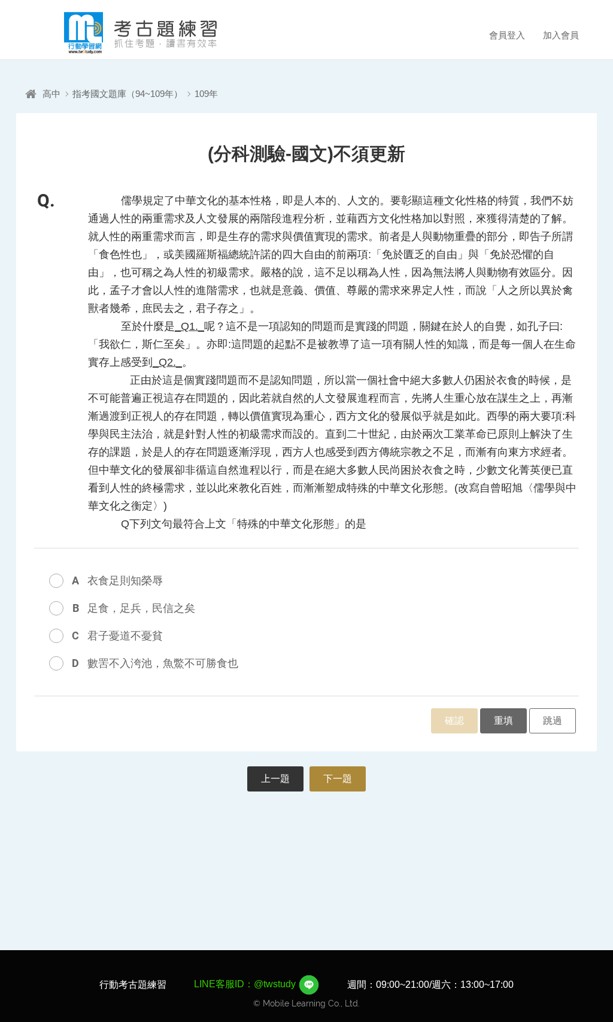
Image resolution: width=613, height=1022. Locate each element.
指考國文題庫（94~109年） (127, 94)
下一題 (337, 779)
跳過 (552, 720)
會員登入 (507, 35)
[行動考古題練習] (124, 33)
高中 (51, 94)
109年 (206, 94)
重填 (503, 720)
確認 (454, 720)
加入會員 (561, 35)
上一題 (275, 779)
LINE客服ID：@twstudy (246, 984)
